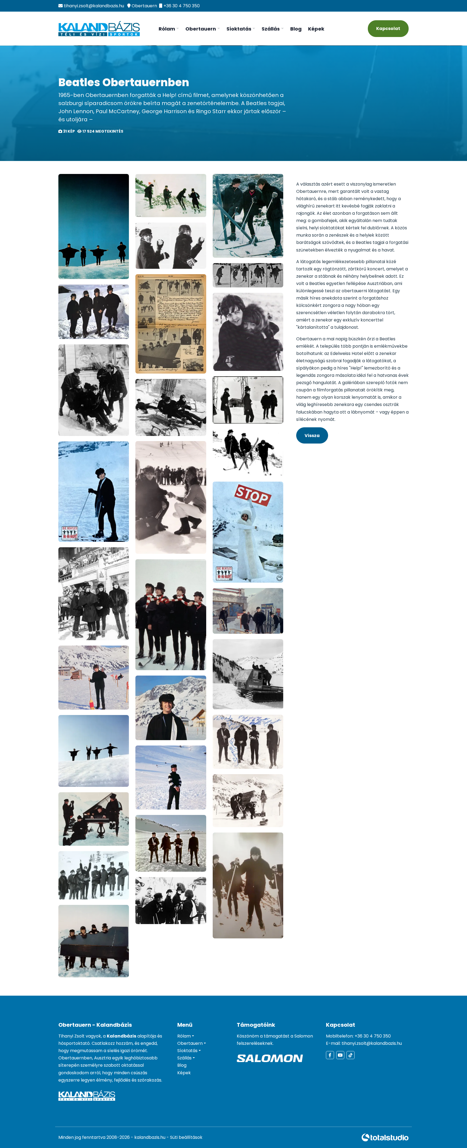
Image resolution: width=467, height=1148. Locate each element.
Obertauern (144, 6)
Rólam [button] (167, 28)
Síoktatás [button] (238, 28)
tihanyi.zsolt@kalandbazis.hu (94, 6)
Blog (296, 28)
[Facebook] (390, 5)
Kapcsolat (388, 28)
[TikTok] (405, 5)
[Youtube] (397, 5)
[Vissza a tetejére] (452, 1133)
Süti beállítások (186, 1137)
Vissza (312, 435)
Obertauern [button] (200, 28)
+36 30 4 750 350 (182, 6)
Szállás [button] (271, 28)
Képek (316, 28)
